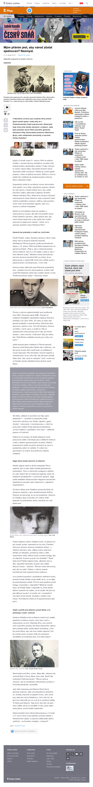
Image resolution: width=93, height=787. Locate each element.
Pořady (29, 16)
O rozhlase (62, 3)
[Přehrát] (7, 107)
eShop (9, 761)
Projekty (67, 16)
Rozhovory (77, 16)
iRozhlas (29, 3)
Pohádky (67, 82)
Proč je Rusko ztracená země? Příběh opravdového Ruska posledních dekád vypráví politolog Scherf (82, 139)
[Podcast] (5, 114)
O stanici (58, 16)
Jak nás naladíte (51, 753)
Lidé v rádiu (50, 758)
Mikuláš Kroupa (20, 726)
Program (37, 3)
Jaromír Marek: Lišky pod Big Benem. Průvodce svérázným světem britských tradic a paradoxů (82, 113)
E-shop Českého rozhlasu (74, 261)
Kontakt (49, 764)
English (83, 777)
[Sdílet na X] (6, 125)
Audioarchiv (77, 10)
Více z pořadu (69, 194)
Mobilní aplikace (32, 761)
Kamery (75, 12)
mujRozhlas (45, 3)
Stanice (54, 3)
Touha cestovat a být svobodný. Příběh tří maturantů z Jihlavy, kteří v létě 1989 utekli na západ (81, 155)
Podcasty (30, 758)
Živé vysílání (68, 89)
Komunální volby (12, 756)
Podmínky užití (75, 777)
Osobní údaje (65, 777)
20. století (8, 16)
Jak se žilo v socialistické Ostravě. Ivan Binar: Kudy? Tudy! (80, 126)
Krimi (66, 79)
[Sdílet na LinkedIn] (6, 130)
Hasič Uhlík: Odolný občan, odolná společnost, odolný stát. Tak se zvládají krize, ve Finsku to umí (81, 171)
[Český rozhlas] (12, 3)
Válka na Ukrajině (13, 753)
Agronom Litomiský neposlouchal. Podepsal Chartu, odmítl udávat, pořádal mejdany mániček (81, 232)
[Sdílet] (8, 114)
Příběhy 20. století (24, 55)
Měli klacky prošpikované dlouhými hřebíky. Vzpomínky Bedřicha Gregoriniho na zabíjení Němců (81, 247)
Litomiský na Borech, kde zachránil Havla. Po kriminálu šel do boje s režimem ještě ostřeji (82, 217)
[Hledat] (86, 3)
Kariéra (48, 761)
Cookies (56, 777)
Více (86, 16)
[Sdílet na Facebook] (6, 120)
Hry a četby (68, 76)
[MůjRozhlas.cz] (7, 63)
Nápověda (49, 756)
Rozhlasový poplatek (53, 767)
